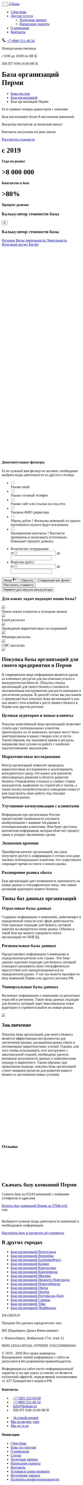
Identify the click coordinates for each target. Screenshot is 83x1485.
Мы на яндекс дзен (25, 1422)
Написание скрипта (34, 24)
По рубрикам (12, 274)
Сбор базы (18, 12)
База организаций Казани (30, 1264)
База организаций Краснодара (33, 1268)
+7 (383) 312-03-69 (27, 1398)
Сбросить (27, 580)
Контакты (18, 32)
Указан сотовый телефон (29, 495)
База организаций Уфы (28, 1304)
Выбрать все (15, 266)
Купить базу (12, 453)
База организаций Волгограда (33, 1252)
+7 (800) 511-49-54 (21, 41)
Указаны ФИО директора (30, 512)
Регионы (8, 240)
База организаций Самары (30, 1300)
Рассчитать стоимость (18, 139)
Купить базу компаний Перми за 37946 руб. (35, 1206)
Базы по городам (23, 1447)
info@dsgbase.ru (25, 1406)
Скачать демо (13, 448)
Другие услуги (22, 16)
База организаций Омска (29, 1288)
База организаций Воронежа (32, 1256)
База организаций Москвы (31, 1276)
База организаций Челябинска (33, 1308)
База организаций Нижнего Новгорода (40, 1280)
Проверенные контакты (28, 533)
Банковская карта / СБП (24, 426)
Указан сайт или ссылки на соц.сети (38, 504)
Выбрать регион (14, 253)
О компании (20, 28)
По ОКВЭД (11, 279)
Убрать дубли (21, 521)
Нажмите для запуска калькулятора (28, 589)
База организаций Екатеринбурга (36, 1260)
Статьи (16, 1455)
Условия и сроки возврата (30, 1471)
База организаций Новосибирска (35, 1284)
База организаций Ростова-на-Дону (37, 1296)
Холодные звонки (32, 20)
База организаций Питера (30, 1292)
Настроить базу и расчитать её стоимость (33, 1233)
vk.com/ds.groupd (25, 1418)
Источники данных (25, 1475)
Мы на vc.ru (20, 1426)
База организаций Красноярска (34, 1272)
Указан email (20, 487)
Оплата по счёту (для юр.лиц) (28, 430)
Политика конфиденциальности (35, 1479)
